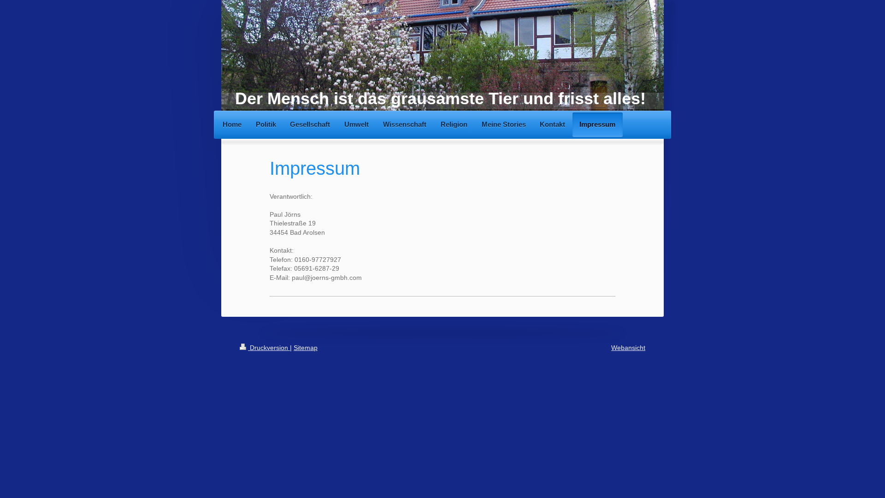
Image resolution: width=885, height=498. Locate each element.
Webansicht (628, 347)
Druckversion (269, 347)
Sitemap (306, 347)
